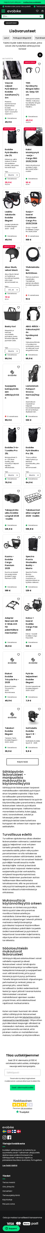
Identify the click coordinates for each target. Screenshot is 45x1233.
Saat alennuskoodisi (22, 1087)
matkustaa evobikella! (32, 2)
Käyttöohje (7, 1199)
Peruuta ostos (8, 1204)
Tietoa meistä (8, 1182)
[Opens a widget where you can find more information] (11, 1229)
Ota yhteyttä (8, 1186)
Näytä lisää (22, 762)
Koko (6, 287)
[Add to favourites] (18, 64)
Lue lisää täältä (9, 1165)
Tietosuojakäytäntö (11, 1195)
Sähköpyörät (11, 23)
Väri (6, 172)
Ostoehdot (7, 1191)
